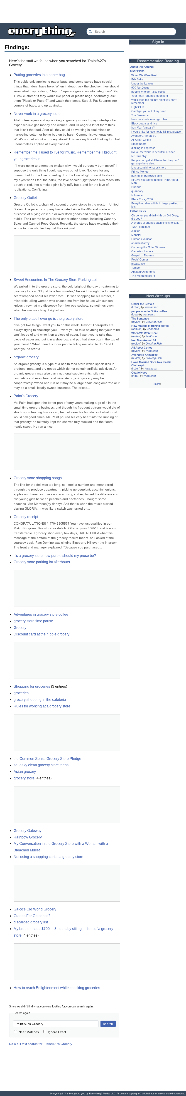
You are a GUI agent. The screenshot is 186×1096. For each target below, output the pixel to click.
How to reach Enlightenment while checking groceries (57, 988)
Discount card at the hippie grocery (41, 634)
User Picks (137, 71)
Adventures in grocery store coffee (41, 614)
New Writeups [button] (158, 296)
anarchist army (140, 243)
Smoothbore (139, 144)
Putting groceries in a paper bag (39, 75)
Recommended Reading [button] (158, 61)
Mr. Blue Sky (139, 156)
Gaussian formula (142, 251)
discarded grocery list (31, 922)
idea (135, 314)
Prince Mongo (140, 171)
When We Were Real (144, 75)
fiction (136, 307)
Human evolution (141, 239)
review (136, 321)
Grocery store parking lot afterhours (42, 562)
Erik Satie (137, 79)
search (108, 1024)
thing (135, 375)
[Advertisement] (93, 11)
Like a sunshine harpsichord (148, 167)
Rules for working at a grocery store (42, 706)
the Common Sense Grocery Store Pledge (47, 759)
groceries (21, 693)
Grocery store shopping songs (38, 478)
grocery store (24, 778)
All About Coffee (141, 139)
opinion (137, 329)
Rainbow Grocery (28, 837)
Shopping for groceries (32, 686)
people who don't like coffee (148, 91)
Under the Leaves (142, 83)
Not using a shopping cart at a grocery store (48, 857)
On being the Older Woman (148, 247)
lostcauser (151, 307)
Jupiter (135, 231)
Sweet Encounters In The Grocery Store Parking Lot (55, 280)
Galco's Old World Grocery (35, 909)
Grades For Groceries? (32, 916)
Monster (136, 235)
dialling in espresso (143, 148)
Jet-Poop (151, 336)
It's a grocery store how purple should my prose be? (55, 556)
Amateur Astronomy (143, 271)
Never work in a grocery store (37, 114)
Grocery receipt (26, 517)
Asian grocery (25, 772)
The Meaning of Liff (143, 276)
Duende (136, 187)
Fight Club (137, 107)
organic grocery (26, 357)
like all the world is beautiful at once (153, 152)
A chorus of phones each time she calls (155, 222)
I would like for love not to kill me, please (156, 131)
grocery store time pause (33, 621)
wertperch (149, 314)
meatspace (138, 263)
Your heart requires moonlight (149, 95)
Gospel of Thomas (142, 255)
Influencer (137, 195)
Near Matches (29, 1032)
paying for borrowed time (146, 175)
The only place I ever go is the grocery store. (49, 318)
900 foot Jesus (140, 87)
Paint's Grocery (26, 396)
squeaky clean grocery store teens (41, 765)
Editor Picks (138, 211)
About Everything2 (142, 67)
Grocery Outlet (25, 198)
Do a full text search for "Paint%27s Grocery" (41, 1044)
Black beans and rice (144, 123)
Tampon (136, 267)
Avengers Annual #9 (143, 135)
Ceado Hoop (139, 372)
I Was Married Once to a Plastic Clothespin (151, 364)
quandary (137, 191)
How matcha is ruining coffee (149, 119)
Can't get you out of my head (148, 111)
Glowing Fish (154, 321)
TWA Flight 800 (140, 226)
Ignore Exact (57, 1032)
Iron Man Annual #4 (143, 127)
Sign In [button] (158, 42)
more (157, 383)
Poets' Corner (139, 259)
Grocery (20, 628)
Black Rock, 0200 (142, 199)
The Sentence (140, 115)
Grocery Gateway (28, 831)
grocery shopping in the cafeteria (40, 700)
